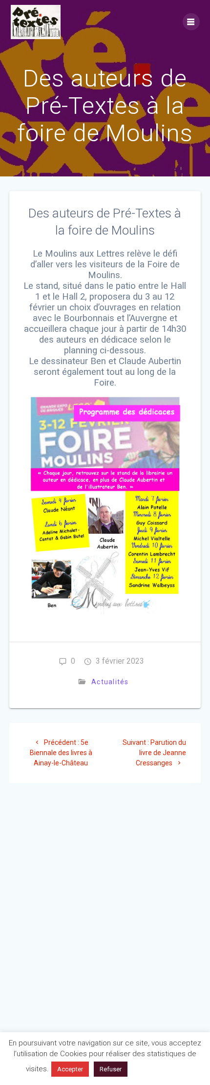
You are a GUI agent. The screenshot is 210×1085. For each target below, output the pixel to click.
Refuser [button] (111, 1069)
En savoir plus (158, 1068)
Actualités (110, 682)
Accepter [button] (70, 1069)
